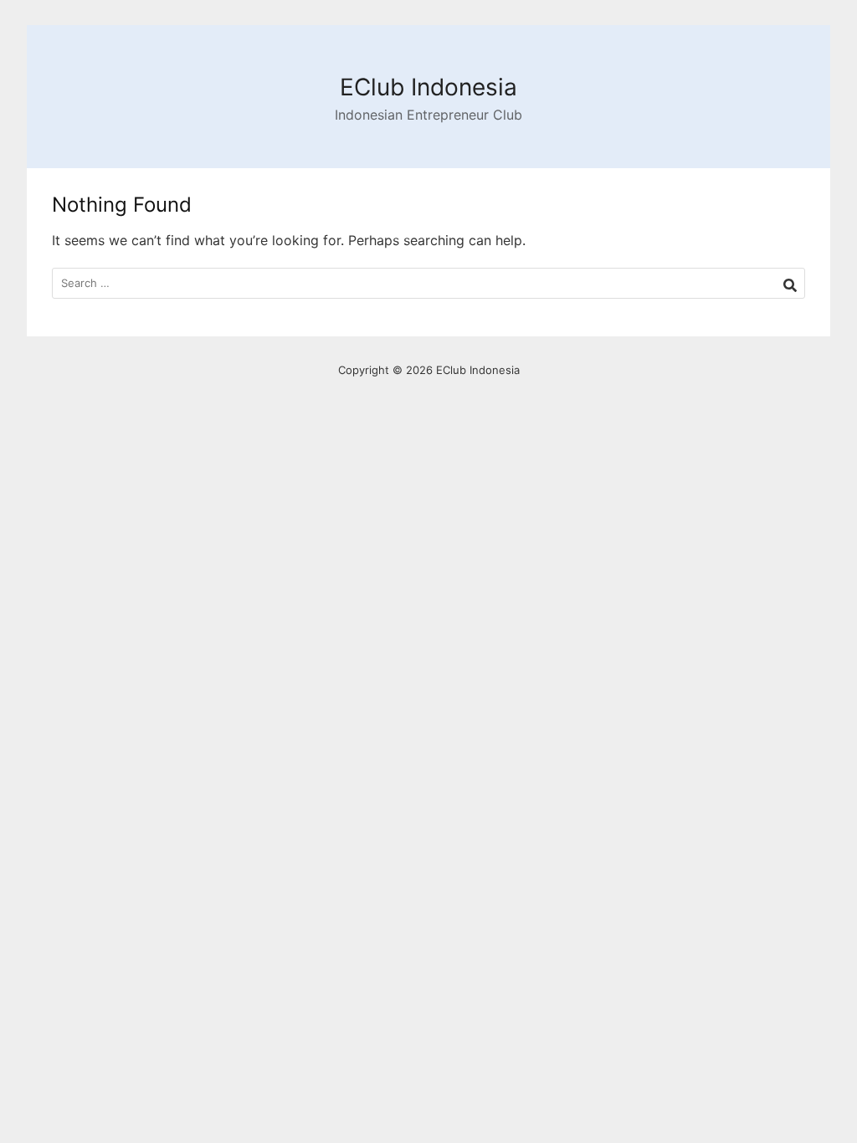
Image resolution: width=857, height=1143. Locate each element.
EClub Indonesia (428, 87)
